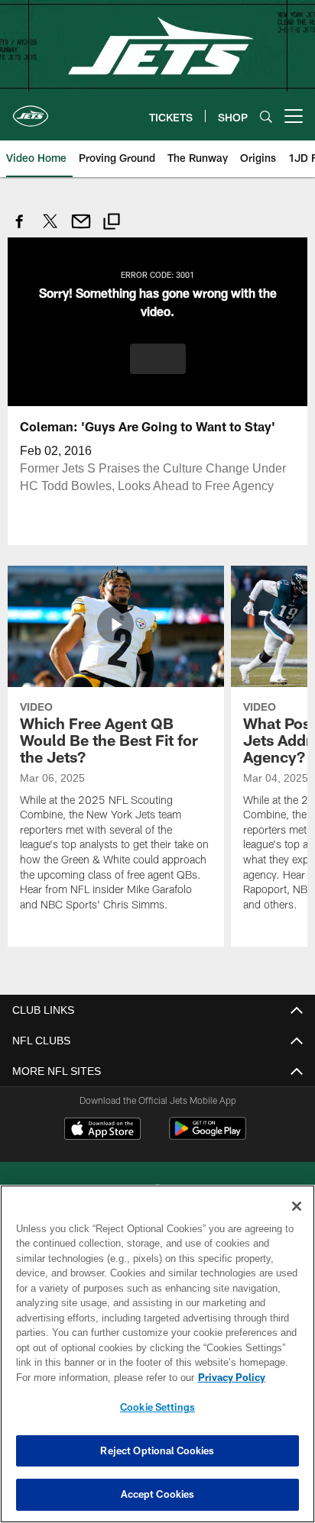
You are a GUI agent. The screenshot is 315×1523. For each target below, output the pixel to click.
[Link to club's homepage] (30, 110)
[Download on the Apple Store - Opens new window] (102, 1130)
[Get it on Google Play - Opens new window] (207, 1135)
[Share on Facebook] (20, 229)
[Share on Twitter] (50, 229)
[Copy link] (111, 223)
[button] (158, 358)
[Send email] (81, 229)
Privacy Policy (100, 1377)
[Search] (266, 116)
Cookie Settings (157, 1407)
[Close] (296, 1206)
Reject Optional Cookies (157, 1450)
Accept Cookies (158, 1494)
